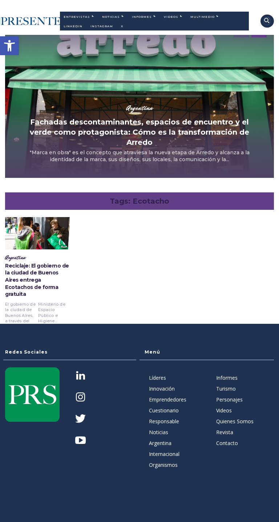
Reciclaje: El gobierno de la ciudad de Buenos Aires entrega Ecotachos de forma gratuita (37, 279)
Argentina (139, 107)
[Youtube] (80, 441)
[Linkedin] (80, 376)
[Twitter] (80, 419)
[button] (9, 45)
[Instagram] (80, 398)
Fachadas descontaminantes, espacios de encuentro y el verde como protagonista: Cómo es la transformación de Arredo (139, 132)
